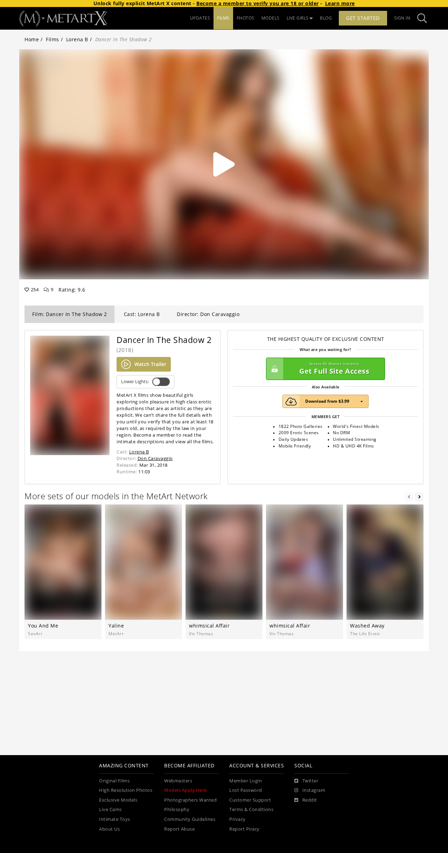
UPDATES (200, 18)
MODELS (270, 18)
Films (52, 39)
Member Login (245, 781)
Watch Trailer (150, 364)
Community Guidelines (189, 819)
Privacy (237, 819)
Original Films (114, 781)
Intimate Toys (114, 819)
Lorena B (77, 39)
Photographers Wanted (190, 800)
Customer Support (250, 800)
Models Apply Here (185, 790)
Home (31, 39)
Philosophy (176, 809)
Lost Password (245, 790)
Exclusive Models (118, 800)
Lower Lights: (135, 382)
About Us (109, 829)
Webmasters (178, 781)
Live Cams (110, 809)
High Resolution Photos (125, 790)
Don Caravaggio (155, 458)
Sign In (402, 18)
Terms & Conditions (251, 809)
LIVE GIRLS (298, 18)
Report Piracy (244, 829)
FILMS (223, 18)
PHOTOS (245, 18)
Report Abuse (179, 829)
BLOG (326, 18)
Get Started (363, 18)
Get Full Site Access (334, 368)
